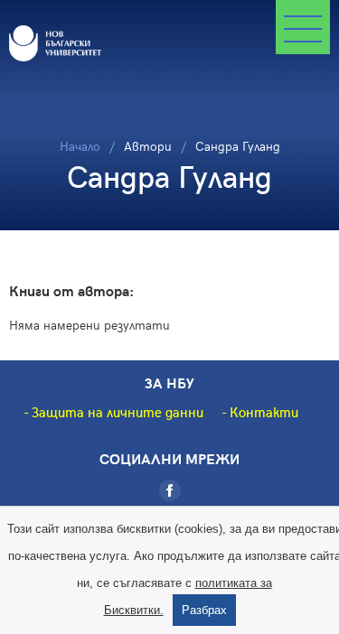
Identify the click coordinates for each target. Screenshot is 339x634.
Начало (80, 145)
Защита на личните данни (117, 412)
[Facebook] (170, 490)
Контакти (264, 412)
